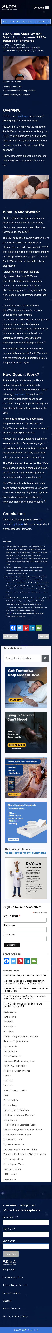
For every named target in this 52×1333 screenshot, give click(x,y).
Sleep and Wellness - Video (17, 1134)
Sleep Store (9, 1269)
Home (6, 45)
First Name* (9, 1229)
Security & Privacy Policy (15, 1316)
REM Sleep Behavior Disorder (19, 1115)
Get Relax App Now (13, 1277)
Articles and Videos (42, 21)
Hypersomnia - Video (14, 1144)
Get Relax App (15, 21)
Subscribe (11, 1254)
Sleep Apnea (10, 1026)
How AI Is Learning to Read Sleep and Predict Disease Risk (23, 1004)
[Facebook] (13, 628)
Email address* (10, 1217)
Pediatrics (9, 1085)
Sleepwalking (10, 1105)
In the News (10, 1016)
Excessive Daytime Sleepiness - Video (23, 1129)
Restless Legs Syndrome (16, 1041)
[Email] (39, 628)
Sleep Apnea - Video (14, 1164)
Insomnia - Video (12, 1169)
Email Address (12, 915)
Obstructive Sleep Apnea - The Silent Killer (25, 975)
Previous (11, 636)
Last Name (9, 934)
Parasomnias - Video (14, 1139)
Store (5, 21)
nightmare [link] (20, 394)
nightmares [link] (23, 116)
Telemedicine (27, 21)
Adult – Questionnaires (15, 1066)
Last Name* (9, 1241)
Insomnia (8, 1021)
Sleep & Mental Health (15, 1090)
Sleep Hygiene (11, 1100)
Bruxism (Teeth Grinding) (16, 1110)
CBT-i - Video (10, 1174)
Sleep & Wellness (12, 1056)
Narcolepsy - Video (13, 1159)
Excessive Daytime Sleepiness (19, 1061)
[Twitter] (20, 628)
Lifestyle (8, 1080)
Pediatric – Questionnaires (17, 1071)
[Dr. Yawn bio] (39, 7)
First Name (9, 925)
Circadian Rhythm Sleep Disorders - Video (25, 1154)
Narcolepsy (9, 1031)
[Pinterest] (26, 628)
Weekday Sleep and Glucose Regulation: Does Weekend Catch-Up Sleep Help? (24, 982)
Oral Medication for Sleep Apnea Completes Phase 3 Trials (26, 989)
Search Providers (11, 1293)
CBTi (6, 1095)
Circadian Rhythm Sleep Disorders (21, 1036)
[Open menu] (47, 7)
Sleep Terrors (10, 1120)
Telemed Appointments (15, 1285)
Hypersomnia (10, 1046)
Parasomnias (18, 45)
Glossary (7, 1300)
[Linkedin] (32, 628)
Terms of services (11, 1308)
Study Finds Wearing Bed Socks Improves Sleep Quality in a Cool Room (25, 997)
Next (42, 636)
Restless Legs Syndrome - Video (20, 1149)
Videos (7, 1075)
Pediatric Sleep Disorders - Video (20, 1125)
